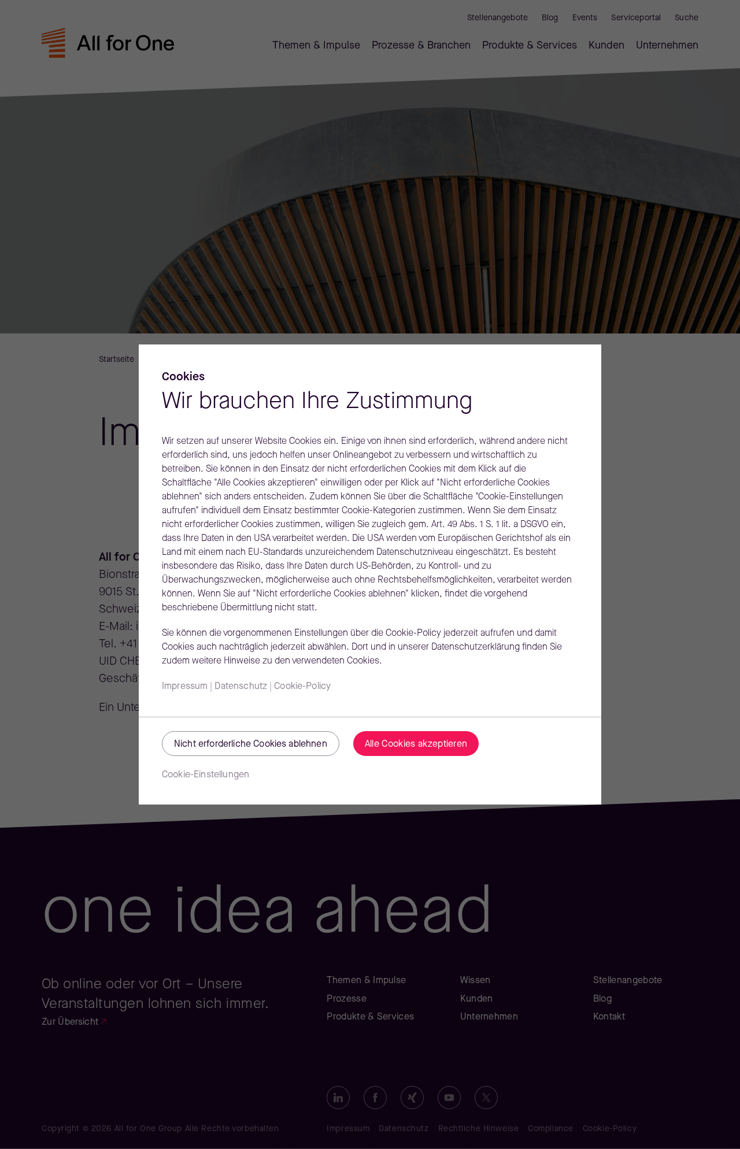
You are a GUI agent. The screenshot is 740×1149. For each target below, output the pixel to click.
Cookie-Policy (302, 686)
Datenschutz (240, 686)
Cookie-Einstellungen (205, 775)
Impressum (185, 686)
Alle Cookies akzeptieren (416, 744)
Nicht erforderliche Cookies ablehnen (250, 744)
